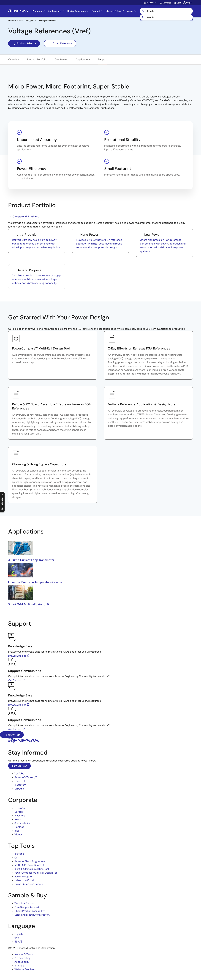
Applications (83, 59)
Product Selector (26, 43)
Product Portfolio (37, 59)
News (17, 819)
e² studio (19, 853)
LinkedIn (19, 788)
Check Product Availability (29, 911)
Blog (16, 830)
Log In (189, 2)
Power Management (27, 20)
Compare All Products (26, 216)
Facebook (20, 781)
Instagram (20, 785)
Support (102, 59)
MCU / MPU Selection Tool (29, 865)
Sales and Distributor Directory (32, 914)
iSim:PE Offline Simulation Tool (31, 869)
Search (166, 11)
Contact (19, 827)
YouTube (19, 773)
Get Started (61, 59)
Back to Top (12, 734)
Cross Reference (62, 43)
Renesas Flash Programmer (30, 861)
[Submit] (143, 17)
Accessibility (21, 961)
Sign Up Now (19, 765)
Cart (179, 2)
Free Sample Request (26, 907)
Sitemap (19, 965)
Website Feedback (25, 969)
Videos (18, 834)
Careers (19, 811)
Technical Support (24, 903)
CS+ (16, 857)
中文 (16, 938)
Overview (13, 59)
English (18, 934)
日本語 (18, 941)
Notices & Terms (23, 954)
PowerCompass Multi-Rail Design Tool (36, 872)
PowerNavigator (23, 876)
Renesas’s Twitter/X (25, 777)
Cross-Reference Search (28, 884)
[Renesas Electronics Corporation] (18, 11)
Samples (167, 2)
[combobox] (166, 17)
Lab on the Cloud (24, 880)
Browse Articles (17, 655)
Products (12, 20)
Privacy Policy (22, 958)
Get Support (15, 680)
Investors (19, 815)
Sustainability (22, 823)
